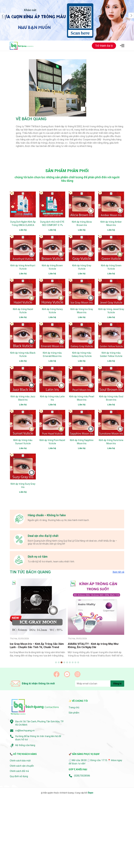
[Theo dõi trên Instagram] (77, 674)
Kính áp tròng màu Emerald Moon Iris (52, 355)
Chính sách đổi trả (19, 771)
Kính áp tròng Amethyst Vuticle (22, 267)
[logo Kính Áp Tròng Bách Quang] (35, 707)
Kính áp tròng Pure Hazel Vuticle (52, 442)
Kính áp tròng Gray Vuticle (81, 267)
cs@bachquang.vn (25, 730)
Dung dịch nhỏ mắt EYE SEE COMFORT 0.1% (52, 224)
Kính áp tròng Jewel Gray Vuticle (111, 311)
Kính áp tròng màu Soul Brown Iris (111, 398)
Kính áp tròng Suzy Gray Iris (23, 486)
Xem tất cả (118, 572)
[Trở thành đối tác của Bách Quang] (67, 20)
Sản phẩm (74, 713)
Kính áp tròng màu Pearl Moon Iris (81, 398)
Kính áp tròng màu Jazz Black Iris (23, 398)
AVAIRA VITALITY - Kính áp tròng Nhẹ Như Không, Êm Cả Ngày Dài (35, 646)
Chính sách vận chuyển (22, 766)
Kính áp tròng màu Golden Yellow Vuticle (111, 355)
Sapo (90, 793)
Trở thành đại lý (104, 45)
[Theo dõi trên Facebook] (56, 674)
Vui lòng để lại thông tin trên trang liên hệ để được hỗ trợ (38, 738)
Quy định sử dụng (19, 776)
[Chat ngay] (67, 674)
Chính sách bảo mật (20, 760)
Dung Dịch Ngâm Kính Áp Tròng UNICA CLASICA (23, 224)
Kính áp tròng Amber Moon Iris (111, 224)
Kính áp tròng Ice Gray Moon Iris (81, 311)
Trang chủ (74, 707)
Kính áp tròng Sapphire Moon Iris (81, 442)
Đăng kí (117, 683)
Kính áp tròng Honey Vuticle (52, 311)
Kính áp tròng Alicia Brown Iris (82, 224)
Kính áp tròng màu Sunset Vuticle (22, 442)
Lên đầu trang (123, 861)
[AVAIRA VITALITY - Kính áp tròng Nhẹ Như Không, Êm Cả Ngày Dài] (38, 607)
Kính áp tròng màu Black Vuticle (22, 355)
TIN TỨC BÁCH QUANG (30, 572)
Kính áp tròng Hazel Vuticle (23, 311)
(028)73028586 (82, 776)
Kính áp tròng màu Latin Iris (52, 398)
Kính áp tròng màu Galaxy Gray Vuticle (82, 355)
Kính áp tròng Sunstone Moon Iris (111, 442)
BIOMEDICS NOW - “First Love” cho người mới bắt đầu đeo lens (96, 589)
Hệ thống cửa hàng (25, 745)
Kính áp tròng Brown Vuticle (52, 267)
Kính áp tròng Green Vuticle (111, 267)
